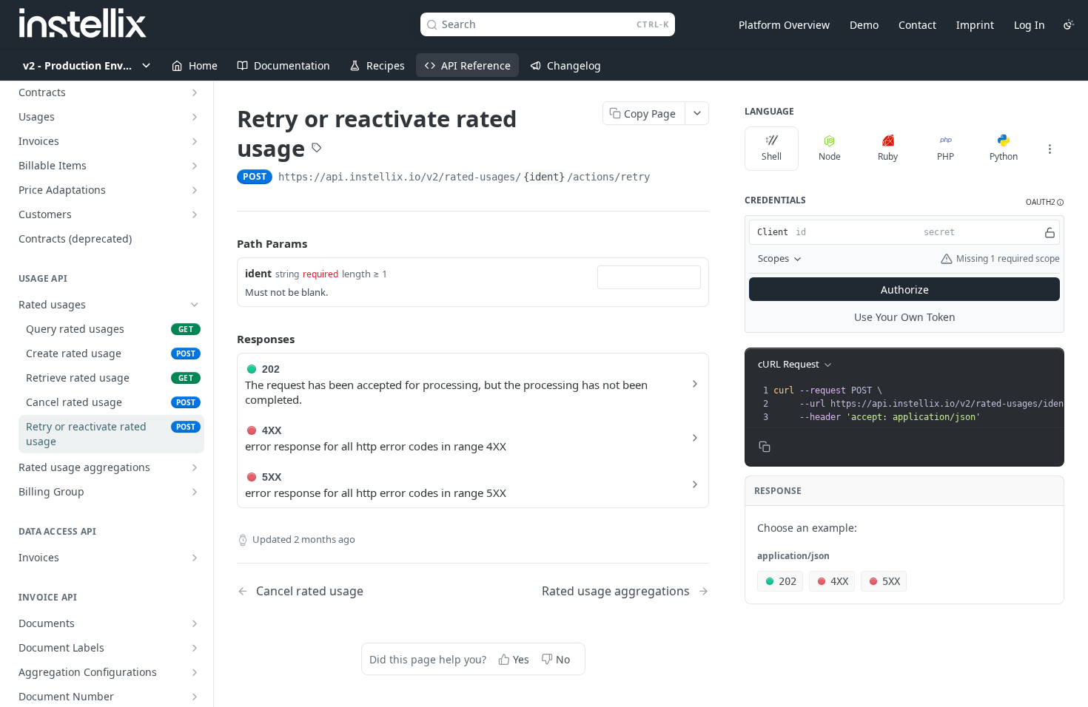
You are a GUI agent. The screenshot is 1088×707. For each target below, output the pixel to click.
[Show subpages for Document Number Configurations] (195, 697)
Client (772, 232)
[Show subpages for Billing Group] (195, 492)
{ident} (544, 177)
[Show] (1049, 232)
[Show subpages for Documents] (195, 623)
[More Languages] (1049, 149)
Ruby (888, 156)
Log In (1029, 25)
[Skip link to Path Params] (226, 243)
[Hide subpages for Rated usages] (195, 305)
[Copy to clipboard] (665, 178)
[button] (1045, 202)
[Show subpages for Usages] (195, 117)
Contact (917, 25)
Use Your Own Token (905, 317)
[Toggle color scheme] (1069, 24)
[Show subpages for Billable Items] (195, 166)
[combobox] (649, 277)
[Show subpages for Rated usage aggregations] (195, 467)
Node (830, 156)
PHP (945, 156)
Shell (772, 156)
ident (258, 273)
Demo (864, 25)
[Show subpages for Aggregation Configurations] (195, 672)
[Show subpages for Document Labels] (195, 648)
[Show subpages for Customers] (195, 214)
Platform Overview (784, 25)
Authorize (905, 290)
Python (1004, 156)
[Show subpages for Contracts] (195, 92)
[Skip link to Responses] (226, 338)
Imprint (975, 25)
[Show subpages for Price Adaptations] (195, 190)
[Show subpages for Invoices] (195, 141)
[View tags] (317, 149)
